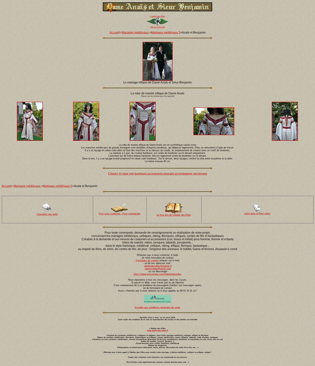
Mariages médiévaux (135, 32)
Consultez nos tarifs (47, 214)
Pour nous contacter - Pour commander (119, 213)
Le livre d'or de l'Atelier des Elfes (174, 215)
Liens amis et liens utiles (257, 213)
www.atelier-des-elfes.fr (157, 330)
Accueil (114, 32)
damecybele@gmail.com (158, 268)
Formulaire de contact (147, 260)
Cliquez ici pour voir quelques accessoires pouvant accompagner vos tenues (157, 173)
